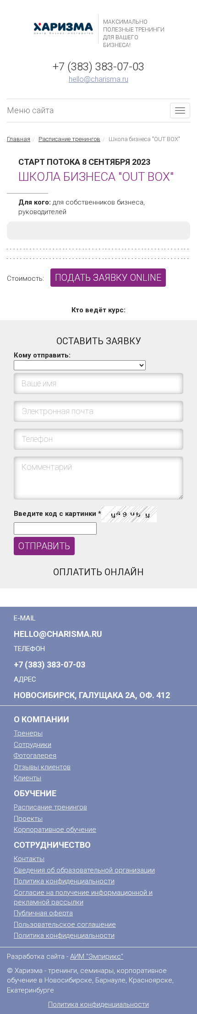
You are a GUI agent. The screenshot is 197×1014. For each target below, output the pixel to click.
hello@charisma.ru (98, 79)
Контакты (29, 859)
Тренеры (28, 733)
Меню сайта (30, 110)
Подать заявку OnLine (108, 277)
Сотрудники (32, 745)
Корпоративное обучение (55, 829)
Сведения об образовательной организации (84, 870)
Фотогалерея (35, 755)
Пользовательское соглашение (65, 924)
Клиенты (27, 778)
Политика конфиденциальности (64, 881)
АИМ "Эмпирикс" (96, 956)
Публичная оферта (43, 913)
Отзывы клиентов (42, 767)
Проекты (28, 818)
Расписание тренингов (69, 139)
